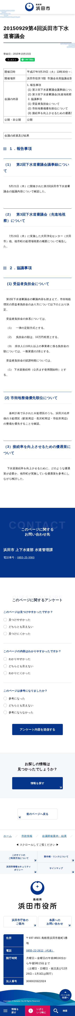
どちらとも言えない (21, 626)
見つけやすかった (20, 619)
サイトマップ (56, 868)
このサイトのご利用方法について (19, 856)
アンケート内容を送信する (37, 729)
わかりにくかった (20, 673)
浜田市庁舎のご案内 (20, 921)
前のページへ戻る (37, 813)
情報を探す (37, 783)
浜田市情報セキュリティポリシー (18, 868)
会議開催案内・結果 (54, 835)
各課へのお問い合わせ (55, 921)
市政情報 (26, 835)
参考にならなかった (21, 712)
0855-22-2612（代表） (40, 950)
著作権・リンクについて (56, 856)
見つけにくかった (20, 633)
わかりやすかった (20, 659)
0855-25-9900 (26, 557)
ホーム (7, 835)
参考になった (17, 698)
